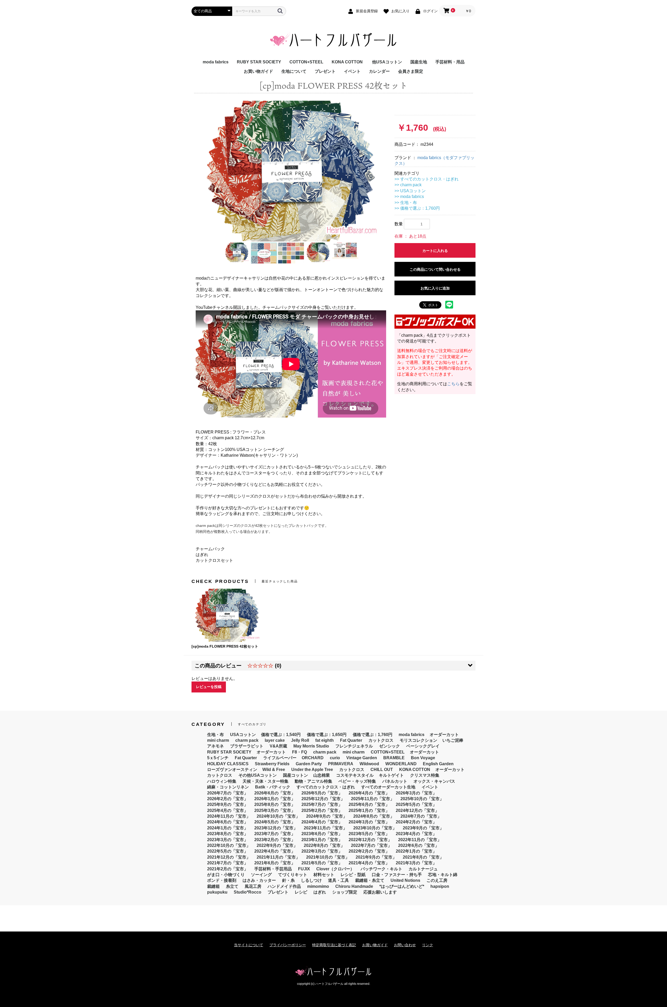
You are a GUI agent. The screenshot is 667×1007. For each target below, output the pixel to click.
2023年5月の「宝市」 (369, 833)
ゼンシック (389, 746)
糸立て (232, 886)
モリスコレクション (418, 740)
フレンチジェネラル (354, 746)
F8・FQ (299, 752)
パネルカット (394, 781)
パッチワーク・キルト (381, 869)
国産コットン (295, 775)
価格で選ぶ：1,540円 (281, 734)
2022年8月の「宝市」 (324, 845)
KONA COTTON (347, 62)
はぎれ (319, 892)
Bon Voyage (423, 758)
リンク (427, 945)
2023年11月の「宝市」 (325, 828)
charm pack (246, 740)
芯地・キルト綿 (442, 874)
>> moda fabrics (409, 196)
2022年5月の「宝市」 (227, 851)
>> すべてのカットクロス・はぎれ (426, 179)
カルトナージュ (423, 869)
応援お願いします (380, 892)
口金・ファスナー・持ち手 (397, 874)
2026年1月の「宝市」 (274, 799)
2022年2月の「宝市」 (369, 851)
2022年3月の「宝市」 (321, 851)
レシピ (301, 892)
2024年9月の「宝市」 (326, 816)
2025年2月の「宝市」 (321, 810)
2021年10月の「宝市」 (327, 857)
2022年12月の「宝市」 (370, 839)
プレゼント (325, 71)
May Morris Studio (311, 746)
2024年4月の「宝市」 (321, 822)
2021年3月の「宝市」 (416, 863)
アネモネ (215, 746)
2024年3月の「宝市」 (369, 822)
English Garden (438, 764)
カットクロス (380, 740)
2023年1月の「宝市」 (321, 839)
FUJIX (304, 869)
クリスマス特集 (424, 775)
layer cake (275, 740)
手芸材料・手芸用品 (273, 869)
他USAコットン (387, 62)
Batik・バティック (272, 787)
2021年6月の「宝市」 (274, 863)
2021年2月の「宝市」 (227, 869)
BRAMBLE (394, 758)
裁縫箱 (213, 886)
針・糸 (288, 880)
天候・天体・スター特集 (265, 781)
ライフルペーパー (280, 758)
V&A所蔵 (278, 746)
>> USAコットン (410, 191)
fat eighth (324, 740)
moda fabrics (215, 62)
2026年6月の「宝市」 (274, 793)
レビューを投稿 (208, 687)
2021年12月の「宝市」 (228, 857)
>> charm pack (408, 185)
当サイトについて (248, 945)
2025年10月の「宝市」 (422, 799)
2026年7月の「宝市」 (227, 793)
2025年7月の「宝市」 (321, 804)
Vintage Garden (361, 758)
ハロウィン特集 (221, 781)
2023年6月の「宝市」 (321, 833)
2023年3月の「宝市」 (227, 839)
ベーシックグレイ (423, 746)
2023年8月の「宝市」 (227, 833)
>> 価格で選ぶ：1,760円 (417, 208)
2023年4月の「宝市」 (416, 833)
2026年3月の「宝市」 (416, 793)
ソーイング (261, 874)
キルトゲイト (391, 775)
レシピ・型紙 (353, 874)
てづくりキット (292, 874)
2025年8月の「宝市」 (274, 804)
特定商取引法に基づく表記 (334, 945)
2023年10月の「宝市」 (375, 828)
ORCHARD (313, 758)
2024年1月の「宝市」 (227, 828)
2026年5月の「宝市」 (321, 793)
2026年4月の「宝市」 (369, 793)
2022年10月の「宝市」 (228, 845)
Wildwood (369, 764)
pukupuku (217, 892)
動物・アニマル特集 (313, 781)
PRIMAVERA (340, 764)
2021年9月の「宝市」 (376, 857)
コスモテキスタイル (355, 775)
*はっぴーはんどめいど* (401, 886)
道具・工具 (338, 880)
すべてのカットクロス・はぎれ (326, 787)
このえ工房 (437, 880)
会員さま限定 (410, 71)
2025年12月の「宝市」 (323, 799)
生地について (293, 71)
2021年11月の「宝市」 (278, 857)
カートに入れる (435, 251)
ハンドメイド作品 (284, 886)
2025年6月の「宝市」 (369, 804)
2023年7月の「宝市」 (274, 833)
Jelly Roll (300, 740)
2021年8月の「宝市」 (423, 857)
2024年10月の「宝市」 (278, 816)
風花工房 (253, 886)
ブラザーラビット (246, 746)
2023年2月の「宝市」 (274, 839)
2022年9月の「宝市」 (277, 845)
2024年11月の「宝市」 (228, 816)
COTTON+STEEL (306, 62)
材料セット (323, 874)
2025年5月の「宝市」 (416, 804)
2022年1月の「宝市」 (416, 851)
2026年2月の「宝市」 (227, 799)
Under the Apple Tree (312, 769)
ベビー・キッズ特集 (357, 781)
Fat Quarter (351, 740)
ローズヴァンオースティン (232, 769)
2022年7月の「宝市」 (371, 845)
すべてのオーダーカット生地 (388, 787)
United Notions (405, 880)
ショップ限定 (344, 892)
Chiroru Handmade (354, 886)
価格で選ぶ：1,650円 (327, 734)
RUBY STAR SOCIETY (259, 62)
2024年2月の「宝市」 (416, 822)
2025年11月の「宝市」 (372, 799)
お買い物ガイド (258, 71)
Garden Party (309, 764)
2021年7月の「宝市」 (227, 863)
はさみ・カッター (259, 880)
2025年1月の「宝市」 (369, 810)
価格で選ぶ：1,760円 (372, 734)
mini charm (218, 740)
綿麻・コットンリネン (228, 787)
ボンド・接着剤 (221, 880)
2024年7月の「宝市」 (420, 816)
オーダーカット (444, 734)
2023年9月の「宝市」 (423, 828)
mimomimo (318, 886)
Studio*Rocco (247, 892)
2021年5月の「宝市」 (321, 863)
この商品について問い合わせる (435, 269)
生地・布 (215, 734)
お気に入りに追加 (435, 288)
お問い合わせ (405, 945)
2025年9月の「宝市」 (227, 804)
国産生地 (418, 62)
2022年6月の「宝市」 (418, 845)
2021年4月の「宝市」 (369, 863)
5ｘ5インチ (217, 758)
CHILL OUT (381, 769)
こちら (453, 384)
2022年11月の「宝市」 (419, 839)
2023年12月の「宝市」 (276, 828)
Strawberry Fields (272, 764)
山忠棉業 (321, 775)
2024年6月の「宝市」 (227, 822)
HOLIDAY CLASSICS (228, 764)
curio (335, 758)
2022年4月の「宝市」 (274, 851)
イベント (352, 71)
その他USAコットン (257, 775)
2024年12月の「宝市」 (417, 810)
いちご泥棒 (452, 740)
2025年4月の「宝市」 (227, 810)
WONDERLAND (401, 764)
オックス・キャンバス (434, 781)
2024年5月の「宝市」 (274, 822)
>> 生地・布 (405, 202)
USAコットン (243, 734)
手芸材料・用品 (450, 62)
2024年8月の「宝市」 (373, 816)
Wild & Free (273, 769)
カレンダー (379, 71)
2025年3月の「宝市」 (274, 810)
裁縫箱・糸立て (369, 880)
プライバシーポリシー (287, 945)
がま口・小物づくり (226, 874)
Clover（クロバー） (335, 869)
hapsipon (439, 886)
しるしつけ (311, 880)
